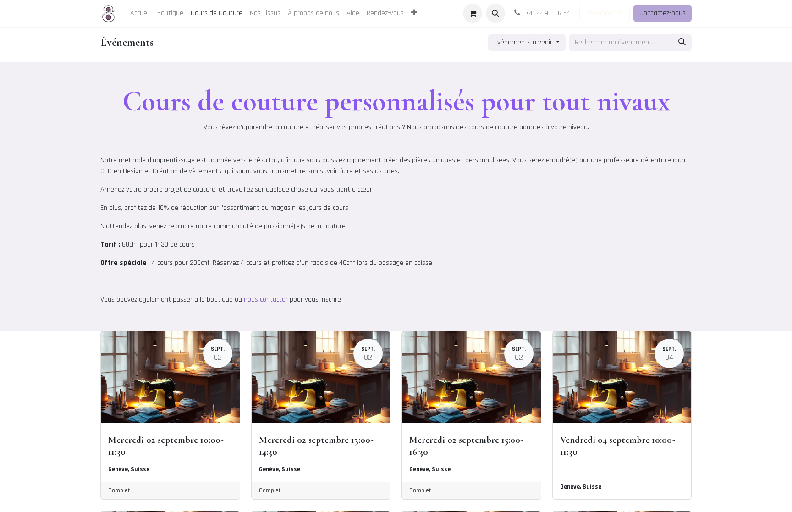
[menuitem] (140, 13)
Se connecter (604, 13)
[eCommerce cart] (472, 13)
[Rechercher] (682, 42)
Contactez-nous (662, 13)
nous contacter (266, 299)
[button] (495, 13)
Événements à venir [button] (524, 42)
